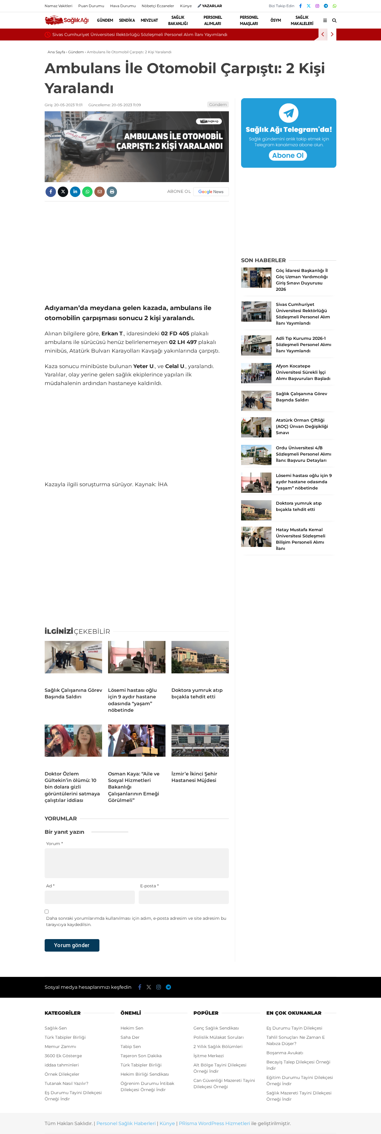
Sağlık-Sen (56, 1028)
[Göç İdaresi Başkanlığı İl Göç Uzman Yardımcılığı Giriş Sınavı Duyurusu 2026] (256, 286)
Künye (186, 6)
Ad (50, 886)
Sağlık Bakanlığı (178, 20)
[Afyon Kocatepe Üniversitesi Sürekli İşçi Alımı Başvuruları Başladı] (256, 381)
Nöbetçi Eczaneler (158, 6)
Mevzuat (149, 20)
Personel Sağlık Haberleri (126, 1123)
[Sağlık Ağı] (66, 24)
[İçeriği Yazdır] (112, 192)
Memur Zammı (60, 1046)
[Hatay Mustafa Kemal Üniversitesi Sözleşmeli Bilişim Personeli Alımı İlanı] (256, 545)
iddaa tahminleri (62, 1065)
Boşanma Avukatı (284, 1052)
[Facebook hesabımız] (300, 6)
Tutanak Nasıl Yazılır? (66, 1083)
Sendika (127, 20)
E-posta (149, 886)
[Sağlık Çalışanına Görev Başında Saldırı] (73, 662)
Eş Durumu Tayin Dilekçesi (294, 1028)
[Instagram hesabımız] (317, 6)
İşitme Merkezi (208, 1055)
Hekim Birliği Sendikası (145, 1074)
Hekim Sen (132, 1028)
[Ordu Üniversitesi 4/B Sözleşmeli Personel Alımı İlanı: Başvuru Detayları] (256, 463)
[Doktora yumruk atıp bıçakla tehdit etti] (200, 662)
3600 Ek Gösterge (63, 1055)
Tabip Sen (131, 1046)
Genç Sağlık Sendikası (216, 1028)
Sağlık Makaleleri (302, 20)
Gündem (105, 20)
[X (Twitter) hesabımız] (309, 6)
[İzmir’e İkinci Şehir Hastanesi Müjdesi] (200, 745)
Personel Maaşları (249, 20)
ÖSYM (276, 20)
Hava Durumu (123, 6)
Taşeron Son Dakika (141, 1055)
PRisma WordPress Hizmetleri (214, 1123)
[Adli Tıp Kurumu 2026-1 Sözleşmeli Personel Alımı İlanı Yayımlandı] (256, 354)
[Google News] (211, 191)
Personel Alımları (213, 20)
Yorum (54, 843)
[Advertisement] (137, 249)
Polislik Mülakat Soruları (218, 1037)
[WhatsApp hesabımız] (334, 6)
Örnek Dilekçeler (62, 1074)
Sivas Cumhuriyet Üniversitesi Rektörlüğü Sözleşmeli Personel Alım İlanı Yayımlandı (139, 34)
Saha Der (130, 1037)
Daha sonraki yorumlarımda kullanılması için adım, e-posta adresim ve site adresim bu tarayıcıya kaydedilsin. (136, 921)
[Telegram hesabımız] (326, 6)
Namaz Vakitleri (58, 6)
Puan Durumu (91, 6)
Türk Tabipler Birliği (65, 1037)
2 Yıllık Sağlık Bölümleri (218, 1046)
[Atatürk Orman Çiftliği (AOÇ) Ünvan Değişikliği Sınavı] (256, 436)
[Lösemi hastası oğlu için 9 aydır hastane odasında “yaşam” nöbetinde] (136, 662)
